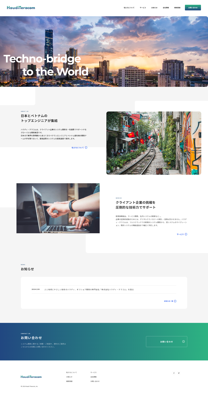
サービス (93, 372)
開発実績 (69, 381)
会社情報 (93, 377)
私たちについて (71, 372)
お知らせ (69, 377)
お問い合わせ (95, 381)
